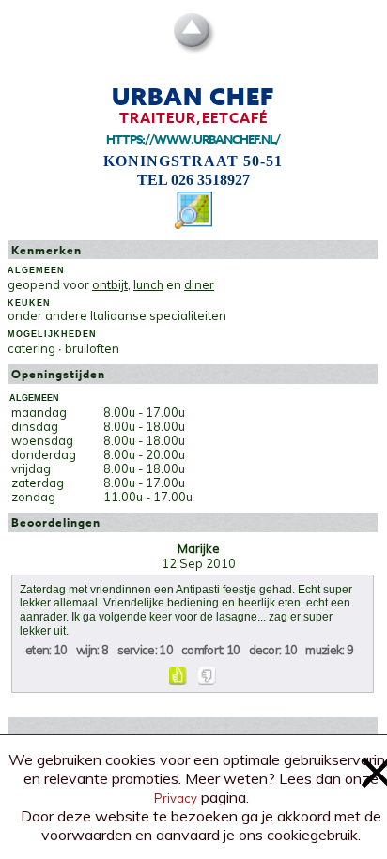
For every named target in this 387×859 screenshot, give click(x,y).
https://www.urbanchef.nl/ (193, 138)
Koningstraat (171, 161)
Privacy (175, 797)
